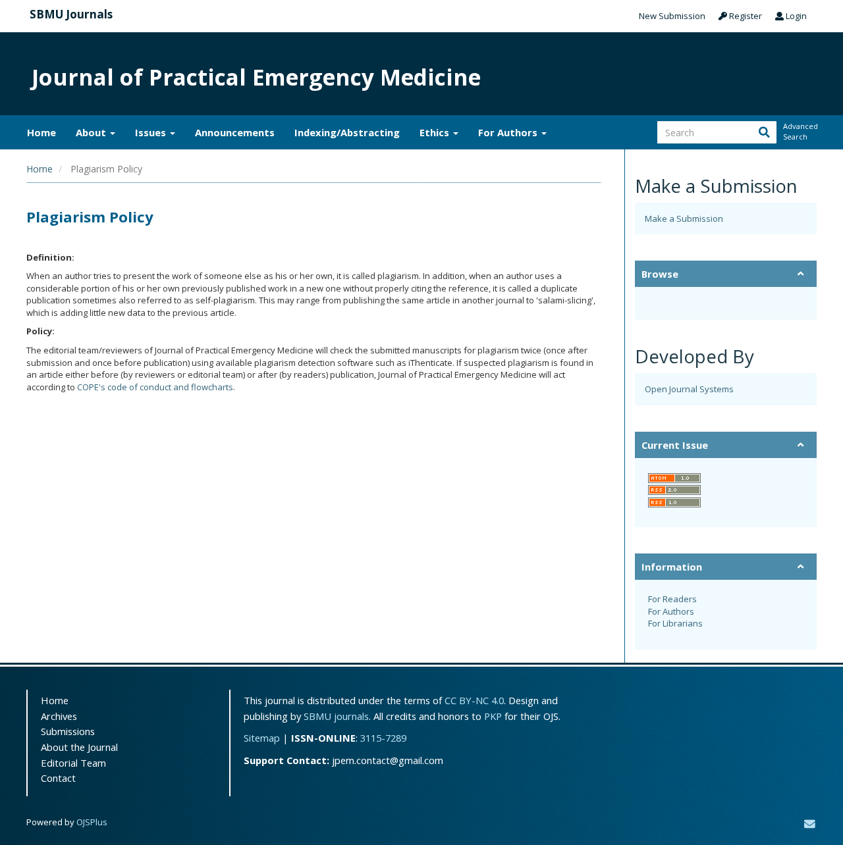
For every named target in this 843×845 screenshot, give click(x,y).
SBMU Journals (71, 14)
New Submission (672, 16)
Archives (59, 716)
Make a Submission (684, 218)
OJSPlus (91, 822)
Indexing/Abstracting (347, 132)
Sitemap (262, 737)
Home (41, 132)
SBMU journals (336, 716)
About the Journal (79, 747)
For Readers (672, 599)
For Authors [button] (509, 132)
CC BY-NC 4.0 (474, 700)
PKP (493, 716)
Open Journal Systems (689, 389)
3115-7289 (383, 737)
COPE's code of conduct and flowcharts (155, 387)
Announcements (235, 132)
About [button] (92, 132)
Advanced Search (799, 131)
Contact (58, 777)
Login (795, 16)
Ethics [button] (436, 132)
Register (744, 16)
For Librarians (675, 623)
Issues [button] (152, 132)
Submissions (68, 731)
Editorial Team (73, 762)
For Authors (671, 611)
